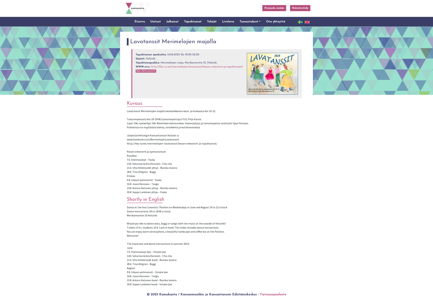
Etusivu (139, 21)
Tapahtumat (193, 21)
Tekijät (212, 21)
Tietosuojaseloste (273, 294)
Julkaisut (172, 21)
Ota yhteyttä (275, 21)
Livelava (228, 21)
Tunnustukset (249, 21)
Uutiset (155, 21)
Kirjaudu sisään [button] (274, 8)
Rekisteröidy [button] (300, 8)
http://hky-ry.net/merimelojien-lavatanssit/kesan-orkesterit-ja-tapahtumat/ (197, 66)
